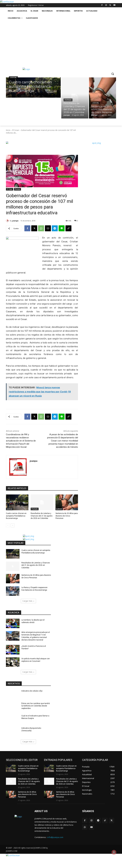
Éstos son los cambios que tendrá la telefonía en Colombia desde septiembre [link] (35, 706)
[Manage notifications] (114, 852)
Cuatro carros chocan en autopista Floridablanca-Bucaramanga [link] (16, 515)
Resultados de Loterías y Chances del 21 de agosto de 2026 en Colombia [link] (41, 515)
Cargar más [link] (27, 601)
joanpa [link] (15, 221)
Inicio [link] (8, 130)
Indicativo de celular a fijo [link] (31, 691)
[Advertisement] (61, 44)
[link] (7, 1)
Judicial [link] (13, 77)
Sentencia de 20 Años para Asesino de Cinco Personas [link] (66, 515)
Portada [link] (68, 100)
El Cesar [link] (15, 130)
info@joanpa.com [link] (55, 837)
